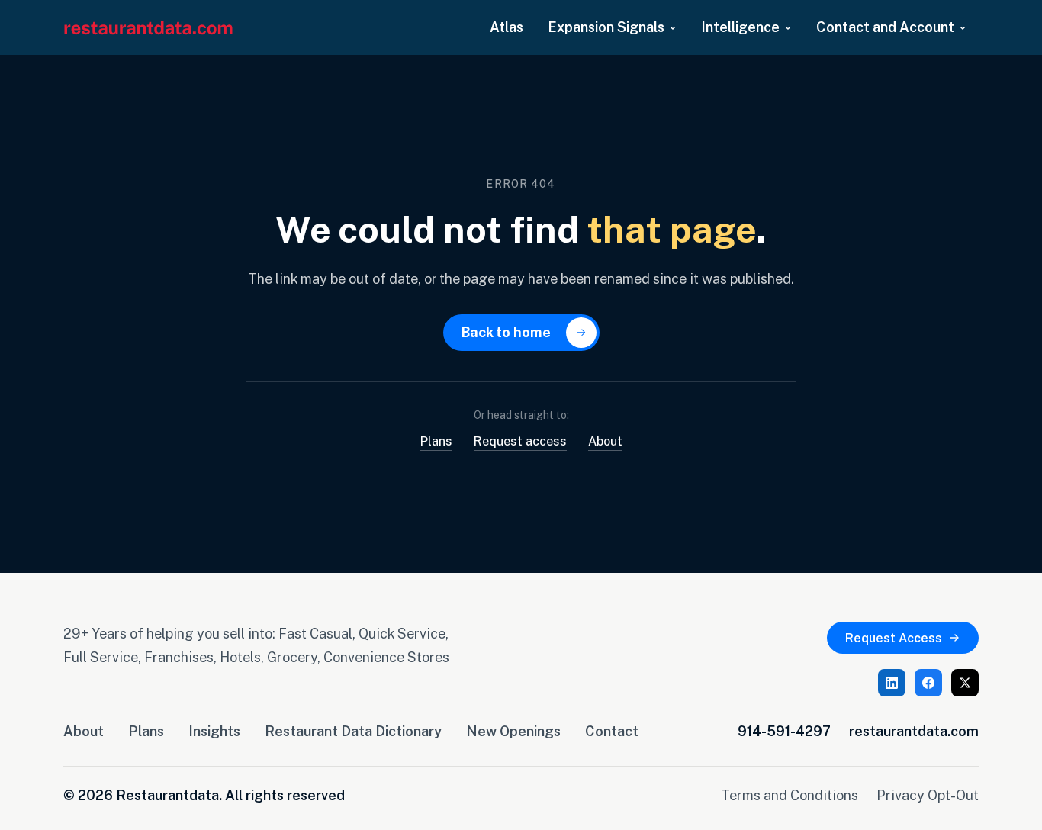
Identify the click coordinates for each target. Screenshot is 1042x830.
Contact (611, 730)
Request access (520, 441)
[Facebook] (928, 682)
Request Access (893, 637)
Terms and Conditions (789, 795)
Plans (436, 441)
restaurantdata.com (914, 730)
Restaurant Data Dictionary (353, 730)
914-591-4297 (784, 730)
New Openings (513, 730)
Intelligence (740, 26)
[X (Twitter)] (965, 682)
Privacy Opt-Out (927, 795)
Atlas (506, 26)
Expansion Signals (606, 26)
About (605, 441)
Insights (214, 730)
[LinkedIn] (891, 682)
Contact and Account (885, 26)
